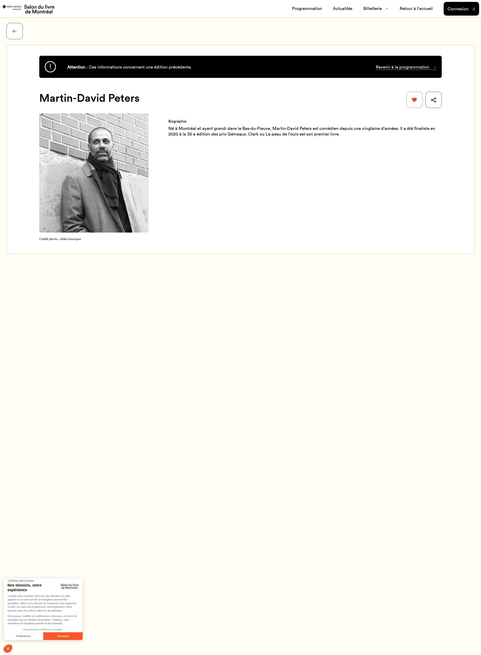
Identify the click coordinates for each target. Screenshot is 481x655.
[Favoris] (414, 100)
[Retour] (14, 31)
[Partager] (433, 100)
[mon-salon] (28, 9)
